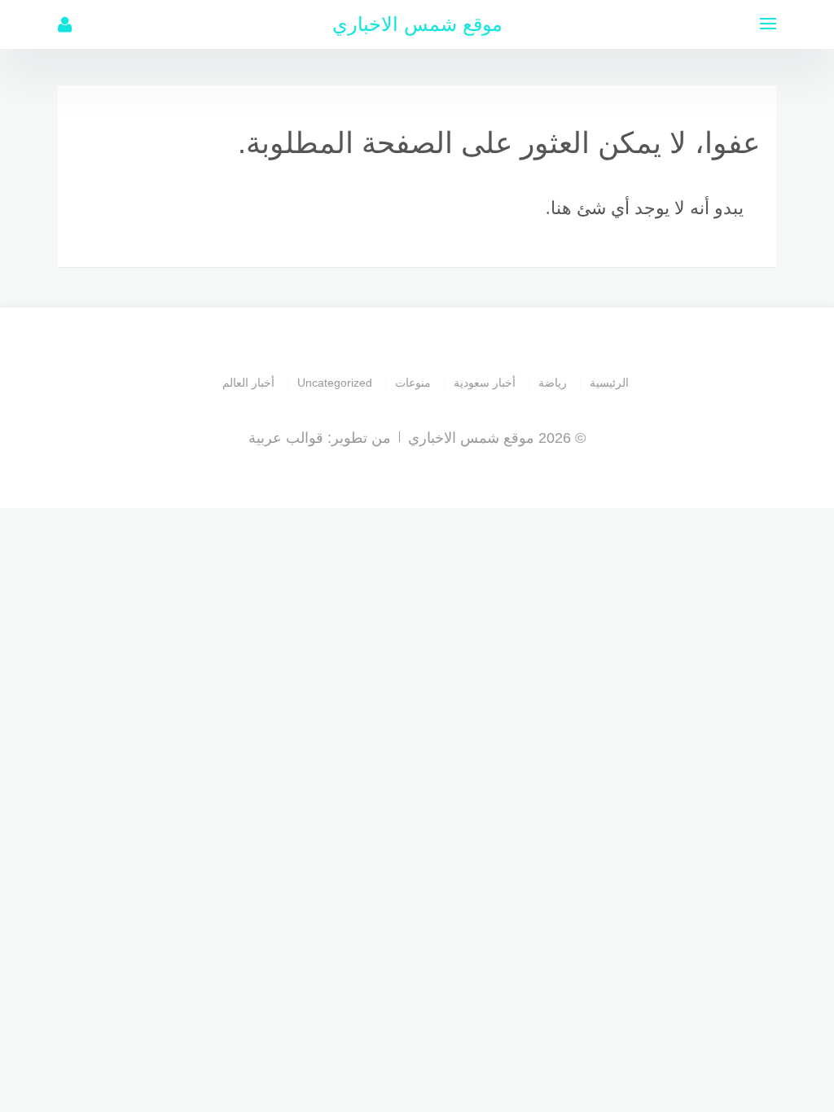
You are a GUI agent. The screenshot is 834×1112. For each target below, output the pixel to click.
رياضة (552, 382)
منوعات (413, 382)
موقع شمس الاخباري (417, 24)
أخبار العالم (248, 382)
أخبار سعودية (485, 382)
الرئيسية (609, 382)
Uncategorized (334, 382)
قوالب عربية (285, 438)
